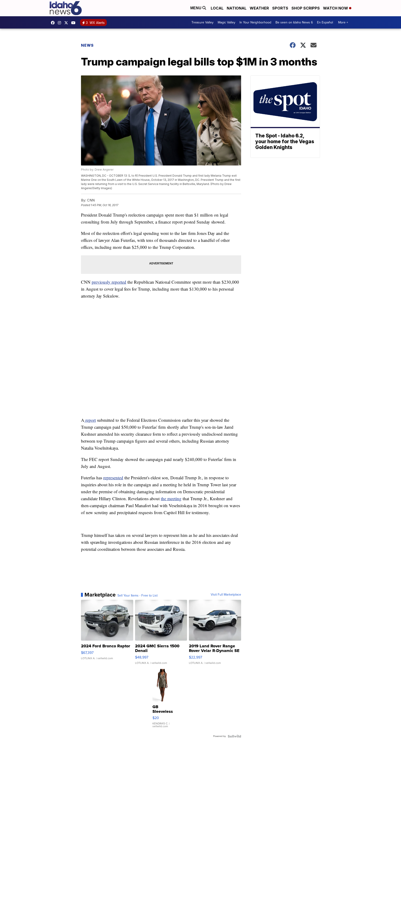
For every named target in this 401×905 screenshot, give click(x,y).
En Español (325, 22)
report (90, 420)
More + (343, 22)
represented (113, 477)
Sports (280, 8)
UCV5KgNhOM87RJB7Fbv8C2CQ (74, 23)
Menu (196, 8)
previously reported (109, 282)
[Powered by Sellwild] (234, 736)
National (236, 8)
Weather (259, 8)
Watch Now (336, 8)
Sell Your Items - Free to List (137, 595)
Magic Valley (226, 22)
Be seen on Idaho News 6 (294, 22)
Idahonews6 (54, 23)
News (87, 45)
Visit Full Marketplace (226, 594)
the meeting (171, 498)
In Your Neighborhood (255, 22)
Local (217, 8)
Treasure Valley (202, 22)
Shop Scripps (305, 8)
